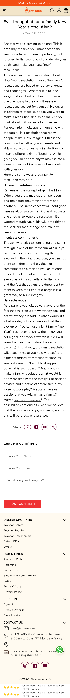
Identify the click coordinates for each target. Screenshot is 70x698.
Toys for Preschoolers (17, 536)
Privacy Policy (13, 592)
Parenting (10, 565)
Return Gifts (11, 541)
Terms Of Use (12, 586)
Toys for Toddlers (15, 530)
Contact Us (11, 570)
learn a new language (27, 400)
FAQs (7, 581)
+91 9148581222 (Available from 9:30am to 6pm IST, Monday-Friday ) (37, 636)
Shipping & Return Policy (20, 575)
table (56, 279)
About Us (10, 604)
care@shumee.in (23, 628)
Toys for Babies (14, 525)
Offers (8, 547)
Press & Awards (14, 610)
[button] (4, 10)
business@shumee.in (26, 655)
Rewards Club (13, 559)
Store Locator (12, 615)
